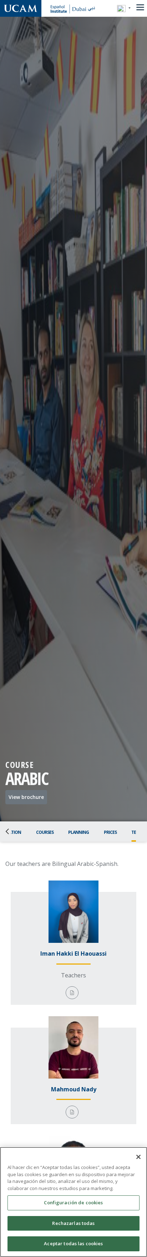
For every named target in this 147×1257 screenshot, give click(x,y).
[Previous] (9, 831)
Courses (45, 832)
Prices (110, 832)
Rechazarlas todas (73, 1223)
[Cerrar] (138, 1157)
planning (78, 832)
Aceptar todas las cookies (73, 1243)
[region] (73, 1202)
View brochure (26, 797)
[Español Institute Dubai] (21, 8)
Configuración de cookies (73, 1202)
